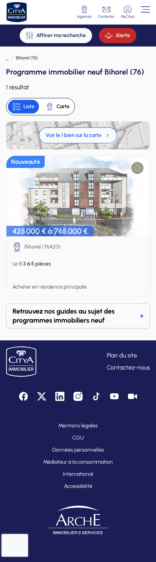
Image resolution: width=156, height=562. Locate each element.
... (7, 58)
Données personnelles (78, 450)
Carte (63, 106)
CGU (78, 438)
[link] (78, 135)
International (78, 474)
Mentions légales (78, 425)
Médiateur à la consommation (78, 462)
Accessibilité (78, 486)
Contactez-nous (128, 367)
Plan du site (122, 355)
